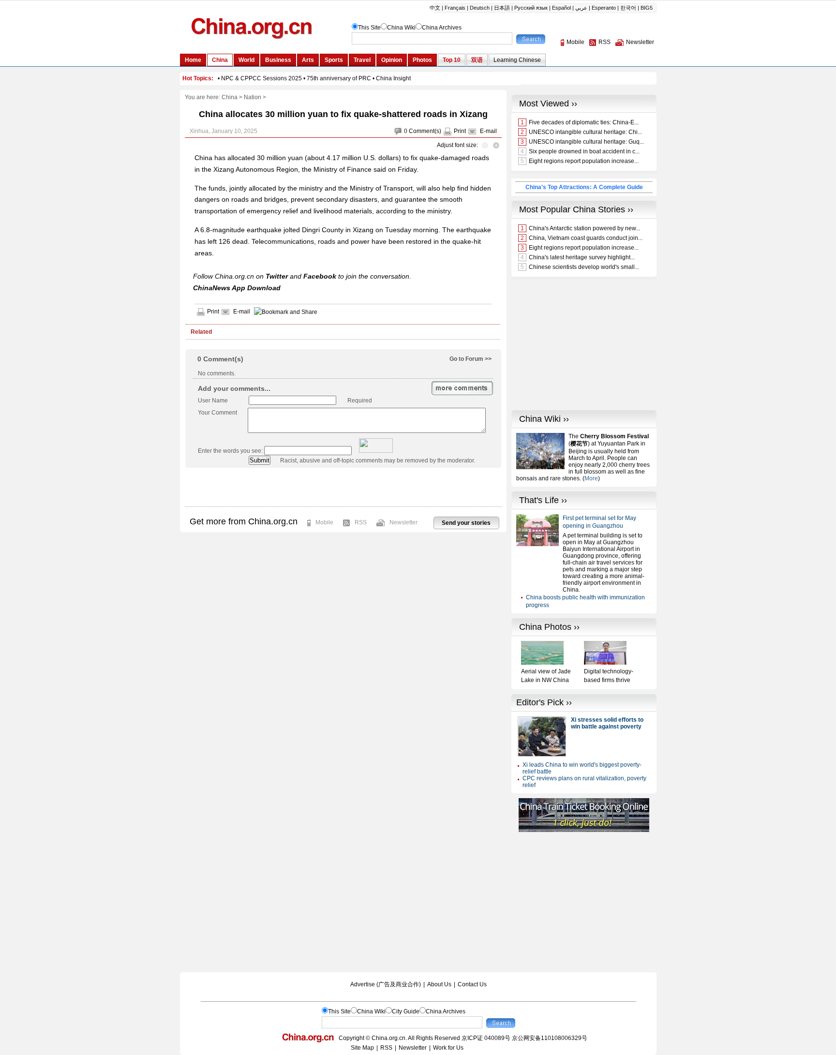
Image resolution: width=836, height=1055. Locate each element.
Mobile (324, 522)
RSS (361, 522)
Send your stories (466, 523)
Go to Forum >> (470, 359)
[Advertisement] (343, 487)
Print (460, 131)
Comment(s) (425, 131)
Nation (252, 97)
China (230, 97)
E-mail (488, 131)
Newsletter (403, 522)
